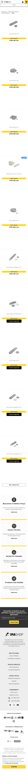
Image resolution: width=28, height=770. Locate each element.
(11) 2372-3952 (15, 701)
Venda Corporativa (14, 667)
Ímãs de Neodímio (13, 11)
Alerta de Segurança (14, 683)
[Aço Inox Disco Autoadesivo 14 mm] (14, 257)
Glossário (14, 681)
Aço (13, 13)
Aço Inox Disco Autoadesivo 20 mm (14, 407)
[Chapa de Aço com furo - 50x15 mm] (14, 164)
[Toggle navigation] (2, 2)
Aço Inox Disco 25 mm (14, 360)
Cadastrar (14, 622)
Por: (14, 40)
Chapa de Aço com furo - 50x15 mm (14, 173)
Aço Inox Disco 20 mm (14, 33)
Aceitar (14, 766)
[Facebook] (10, 704)
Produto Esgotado (14, 321)
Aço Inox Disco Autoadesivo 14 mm (14, 267)
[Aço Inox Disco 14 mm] (14, 71)
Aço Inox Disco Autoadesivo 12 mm (14, 453)
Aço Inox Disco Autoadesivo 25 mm (14, 313)
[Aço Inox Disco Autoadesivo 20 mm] (14, 397)
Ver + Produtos (14, 485)
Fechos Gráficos (5, 13)
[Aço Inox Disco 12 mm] (14, 117)
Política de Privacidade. (11, 763)
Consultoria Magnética (14, 669)
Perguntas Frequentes (14, 678)
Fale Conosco (14, 692)
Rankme (17, 742)
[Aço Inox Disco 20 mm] (14, 24)
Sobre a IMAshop (14, 656)
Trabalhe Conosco (14, 695)
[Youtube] (18, 704)
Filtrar (14, 5)
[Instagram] (14, 704)
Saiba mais (14, 512)
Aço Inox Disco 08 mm (14, 220)
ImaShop (3, 11)
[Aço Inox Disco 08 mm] (14, 211)
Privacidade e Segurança (14, 658)
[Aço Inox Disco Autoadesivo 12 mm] (14, 444)
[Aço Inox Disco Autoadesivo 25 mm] (14, 304)
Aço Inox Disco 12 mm (14, 127)
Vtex (10, 742)
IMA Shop (7, 2)
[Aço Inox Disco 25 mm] (14, 351)
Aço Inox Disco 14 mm (14, 80)
